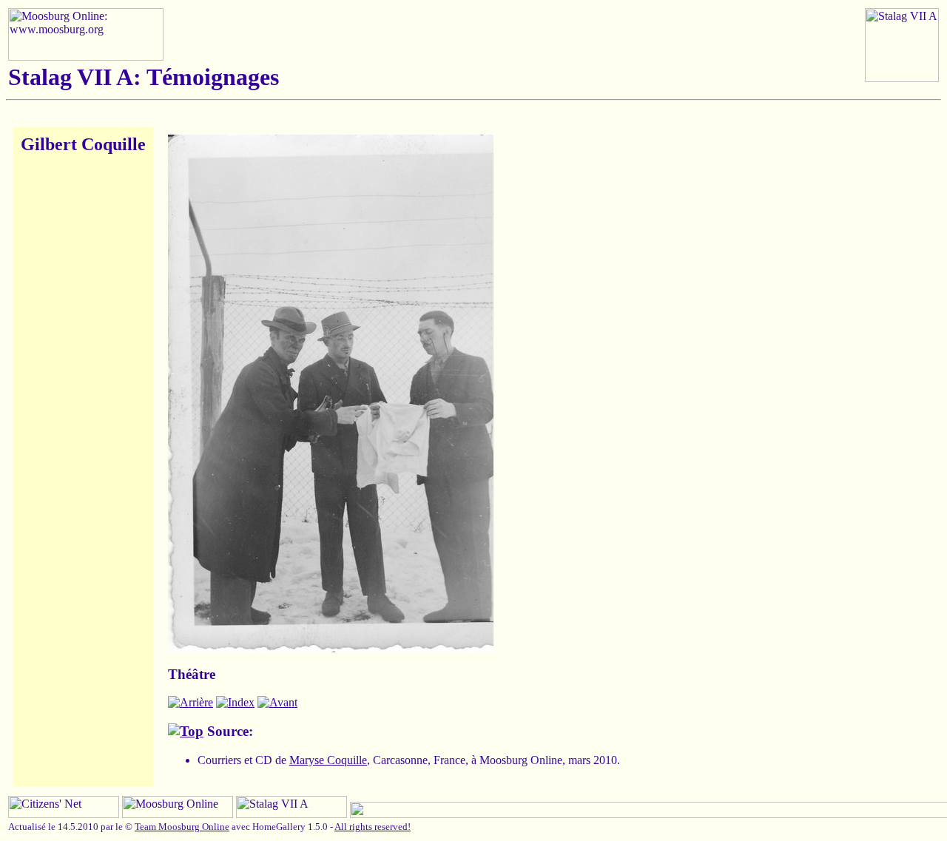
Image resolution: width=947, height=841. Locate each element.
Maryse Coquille (328, 760)
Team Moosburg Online (182, 826)
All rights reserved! (372, 826)
